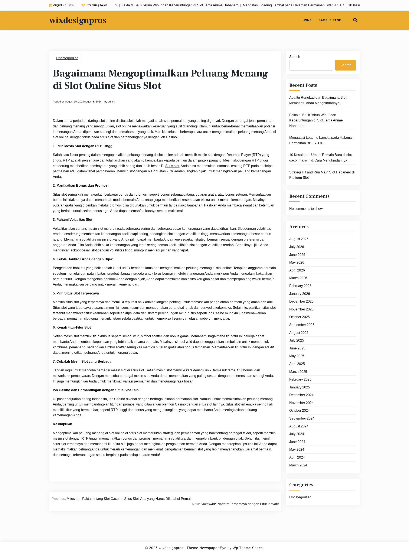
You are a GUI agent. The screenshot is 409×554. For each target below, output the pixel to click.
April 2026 (297, 270)
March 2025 (298, 372)
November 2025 (301, 309)
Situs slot (172, 166)
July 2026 (296, 247)
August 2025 (298, 333)
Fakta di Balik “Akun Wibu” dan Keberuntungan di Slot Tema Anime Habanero (316, 120)
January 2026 (299, 294)
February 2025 (300, 379)
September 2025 (301, 325)
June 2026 (297, 255)
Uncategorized (67, 58)
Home (307, 20)
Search (294, 57)
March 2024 (298, 465)
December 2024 (301, 395)
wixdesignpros (77, 20)
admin (111, 101)
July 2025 (296, 340)
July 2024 (296, 434)
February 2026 (300, 286)
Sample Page (330, 20)
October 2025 (299, 317)
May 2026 (296, 262)
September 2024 (301, 418)
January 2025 (299, 387)
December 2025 (301, 301)
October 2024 (299, 410)
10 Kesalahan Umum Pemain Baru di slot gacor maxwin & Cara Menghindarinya (320, 157)
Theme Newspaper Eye (206, 548)
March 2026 (298, 278)
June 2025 (297, 348)
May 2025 (296, 356)
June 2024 (297, 442)
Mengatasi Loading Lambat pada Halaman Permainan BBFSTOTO (321, 140)
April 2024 (297, 457)
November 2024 (301, 403)
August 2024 (298, 426)
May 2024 (296, 449)
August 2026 (298, 239)
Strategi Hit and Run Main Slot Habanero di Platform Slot (322, 175)
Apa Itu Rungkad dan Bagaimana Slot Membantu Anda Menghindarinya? (317, 100)
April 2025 (297, 364)
